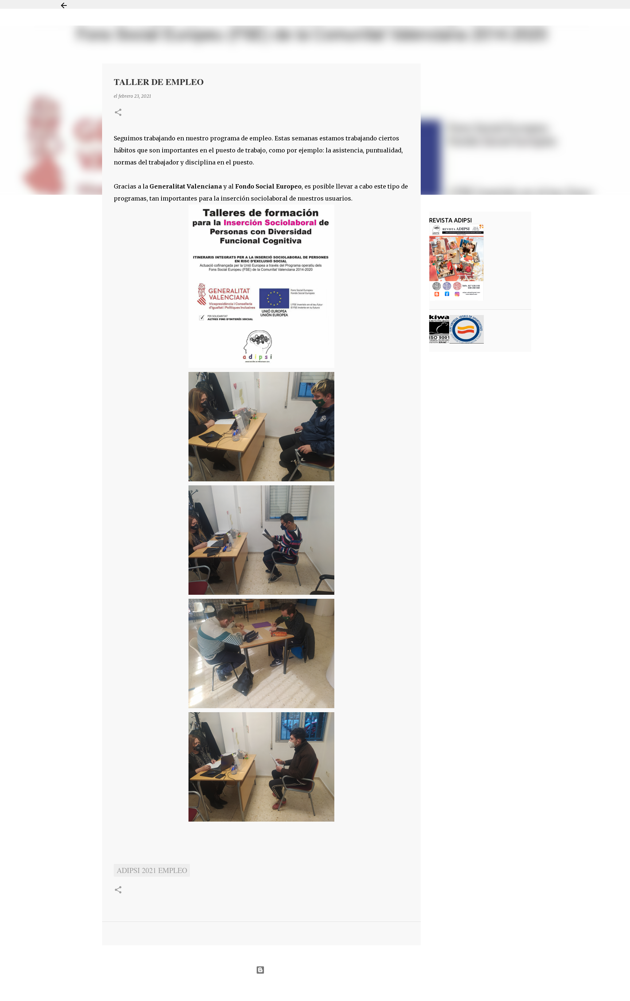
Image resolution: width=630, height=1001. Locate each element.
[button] (118, 113)
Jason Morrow (340, 987)
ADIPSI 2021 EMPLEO (152, 870)
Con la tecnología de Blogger (319, 969)
